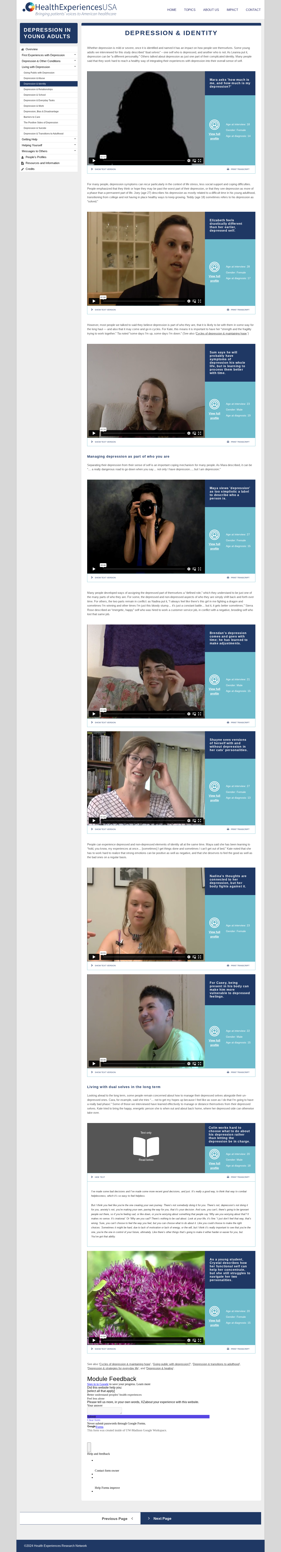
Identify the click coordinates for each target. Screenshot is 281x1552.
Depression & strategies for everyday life (113, 1368)
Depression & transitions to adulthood (216, 1364)
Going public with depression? (171, 1364)
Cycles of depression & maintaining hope (221, 333)
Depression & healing (159, 1368)
